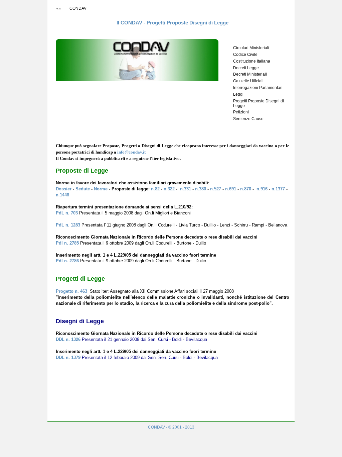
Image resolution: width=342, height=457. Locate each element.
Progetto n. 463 (72, 291)
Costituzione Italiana (251, 61)
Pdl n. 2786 (68, 260)
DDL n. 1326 (68, 339)
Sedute (83, 188)
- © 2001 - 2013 (171, 427)
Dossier (64, 188)
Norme (101, 188)
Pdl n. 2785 (67, 243)
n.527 (215, 188)
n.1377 (278, 188)
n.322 (169, 188)
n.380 (200, 188)
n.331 (185, 188)
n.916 (261, 188)
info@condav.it (131, 152)
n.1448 (62, 194)
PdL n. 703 (67, 212)
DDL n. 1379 (68, 357)
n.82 (155, 188)
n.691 (230, 188)
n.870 (245, 188)
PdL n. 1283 (68, 224)
